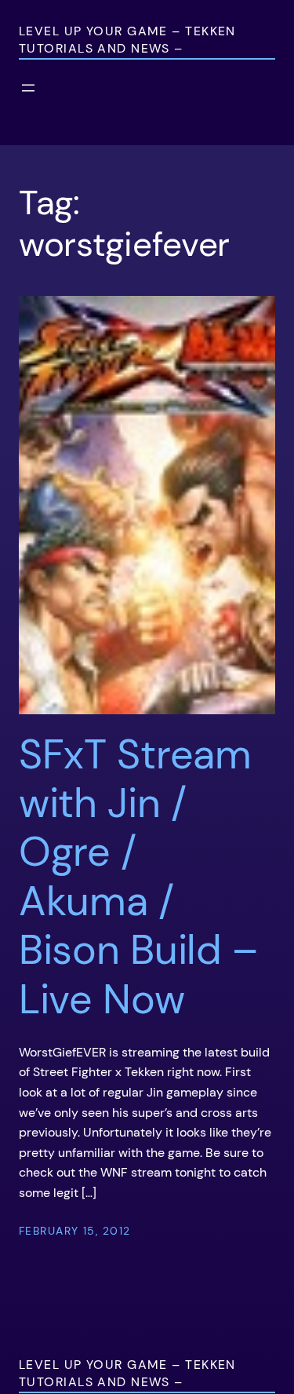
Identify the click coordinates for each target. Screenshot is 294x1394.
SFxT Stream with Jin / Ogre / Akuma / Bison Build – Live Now (138, 877)
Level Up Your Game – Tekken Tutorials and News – (127, 40)
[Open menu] (28, 87)
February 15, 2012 (74, 1231)
